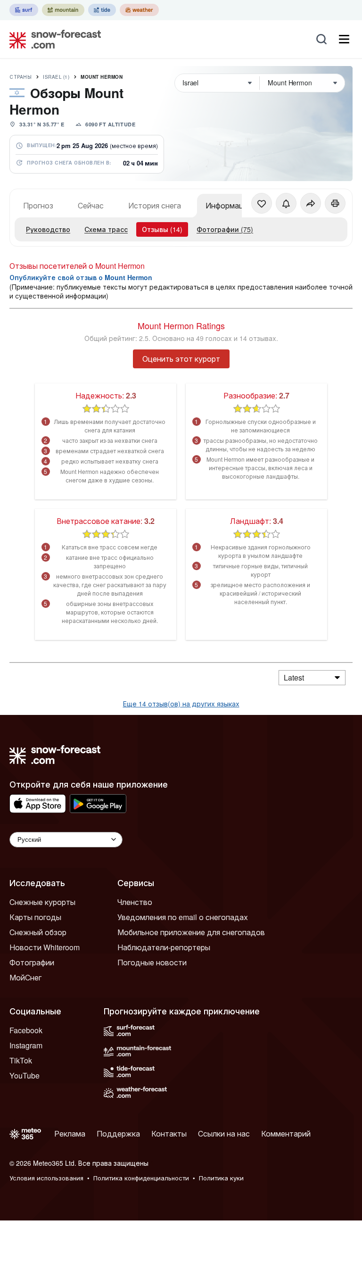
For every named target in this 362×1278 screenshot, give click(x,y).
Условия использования (46, 1177)
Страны (20, 77)
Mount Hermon (102, 77)
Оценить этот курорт (181, 358)
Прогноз (38, 205)
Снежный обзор (37, 932)
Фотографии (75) (225, 229)
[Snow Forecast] (52, 39)
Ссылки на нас (224, 1133)
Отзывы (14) (162, 229)
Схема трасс (106, 229)
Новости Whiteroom (44, 947)
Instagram (25, 1045)
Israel (56, 77)
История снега (154, 205)
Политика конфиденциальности (141, 1177)
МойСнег (25, 977)
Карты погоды (35, 917)
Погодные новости (152, 962)
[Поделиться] (310, 203)
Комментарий (286, 1133)
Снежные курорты (42, 901)
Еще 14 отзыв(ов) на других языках (181, 703)
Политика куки (221, 1177)
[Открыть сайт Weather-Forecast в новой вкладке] (139, 10)
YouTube (24, 1075)
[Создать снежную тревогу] (286, 203)
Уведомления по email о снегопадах (182, 917)
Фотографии (31, 962)
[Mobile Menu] (344, 39)
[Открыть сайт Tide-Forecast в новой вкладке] (102, 10)
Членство (134, 901)
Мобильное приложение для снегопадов (191, 932)
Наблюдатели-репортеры (163, 947)
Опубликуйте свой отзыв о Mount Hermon (80, 277)
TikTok (20, 1060)
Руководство (48, 229)
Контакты (169, 1133)
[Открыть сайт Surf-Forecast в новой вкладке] (23, 10)
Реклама (69, 1133)
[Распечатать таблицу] (335, 203)
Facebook (25, 1030)
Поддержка (118, 1133)
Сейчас (91, 205)
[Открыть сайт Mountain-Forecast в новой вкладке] (63, 10)
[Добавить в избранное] (261, 203)
